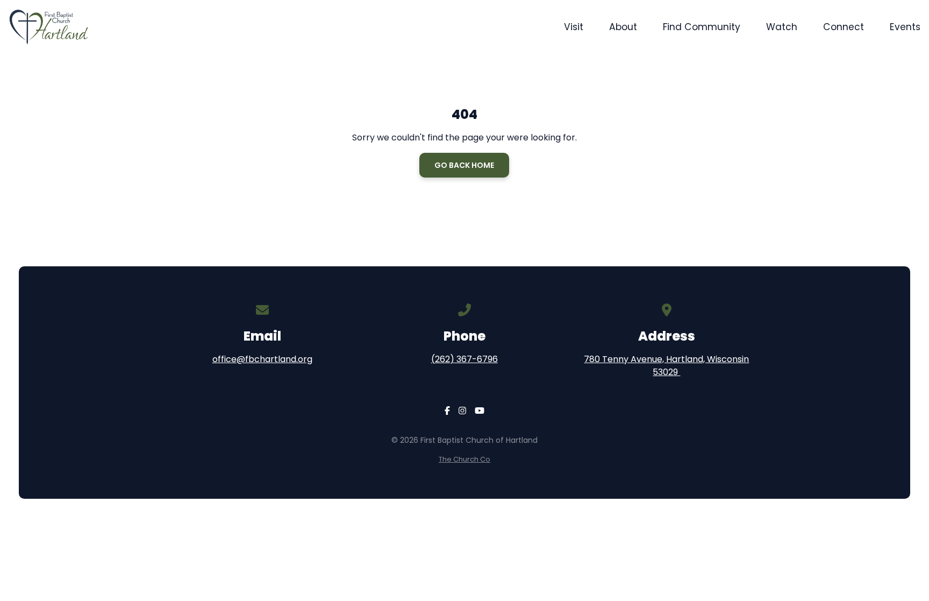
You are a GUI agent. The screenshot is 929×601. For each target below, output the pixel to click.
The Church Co (464, 459)
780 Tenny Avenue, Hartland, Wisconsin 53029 (666, 365)
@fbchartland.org (274, 359)
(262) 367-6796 (464, 359)
